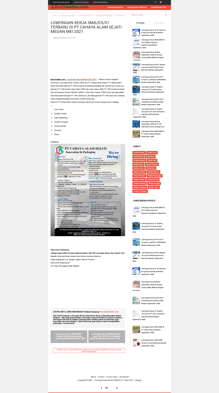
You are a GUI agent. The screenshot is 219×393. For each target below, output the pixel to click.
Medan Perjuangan (154, 176)
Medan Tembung (140, 187)
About (93, 377)
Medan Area (152, 153)
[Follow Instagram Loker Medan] (160, 2)
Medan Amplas (139, 153)
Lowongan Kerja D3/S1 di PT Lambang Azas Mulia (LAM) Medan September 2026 (152, 101)
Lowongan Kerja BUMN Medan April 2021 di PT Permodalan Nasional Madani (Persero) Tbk (105, 336)
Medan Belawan (139, 160)
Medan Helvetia (152, 164)
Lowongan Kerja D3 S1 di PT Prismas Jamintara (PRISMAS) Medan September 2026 (153, 79)
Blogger (138, 380)
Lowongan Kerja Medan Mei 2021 (82, 79)
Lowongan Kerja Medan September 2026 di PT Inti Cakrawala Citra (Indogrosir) (152, 124)
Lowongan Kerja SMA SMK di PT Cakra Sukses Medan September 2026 (152, 133)
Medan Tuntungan (140, 191)
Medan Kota (151, 168)
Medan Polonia (153, 179)
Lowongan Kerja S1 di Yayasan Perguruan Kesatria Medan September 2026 (153, 32)
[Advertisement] (88, 60)
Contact (101, 377)
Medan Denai (138, 164)
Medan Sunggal (154, 183)
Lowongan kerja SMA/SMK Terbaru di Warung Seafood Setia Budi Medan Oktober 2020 (71, 336)
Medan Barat (138, 156)
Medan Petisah (139, 179)
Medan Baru (150, 156)
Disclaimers (124, 377)
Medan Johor (138, 168)
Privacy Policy (112, 377)
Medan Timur (154, 187)
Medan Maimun (153, 172)
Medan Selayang (139, 183)
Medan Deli (152, 160)
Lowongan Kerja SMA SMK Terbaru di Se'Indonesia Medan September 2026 (153, 343)
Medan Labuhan (139, 172)
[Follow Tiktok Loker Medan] (165, 2)
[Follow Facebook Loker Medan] (155, 2)
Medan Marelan (139, 176)
